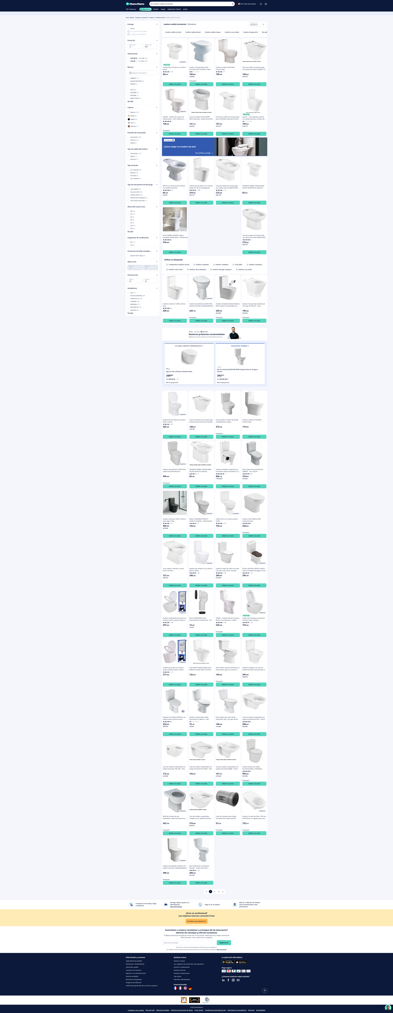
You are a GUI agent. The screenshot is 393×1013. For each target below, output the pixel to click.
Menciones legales (162, 1010)
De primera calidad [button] (239, 346)
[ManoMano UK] (185, 988)
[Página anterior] (206, 891)
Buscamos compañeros (134, 979)
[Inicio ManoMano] (136, 4)
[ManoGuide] (388, 1007)
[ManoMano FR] (175, 988)
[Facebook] (228, 980)
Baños (132, 17)
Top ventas (177, 976)
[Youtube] (238, 980)
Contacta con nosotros (133, 970)
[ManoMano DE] (190, 988)
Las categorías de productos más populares (189, 964)
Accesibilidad (260, 1010)
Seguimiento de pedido (134, 961)
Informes (251, 1010)
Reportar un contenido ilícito (136, 973)
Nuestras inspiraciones (182, 973)
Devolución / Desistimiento (135, 964)
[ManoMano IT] (180, 988)
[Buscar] (151, 3)
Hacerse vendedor (132, 976)
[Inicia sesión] (261, 4)
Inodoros (151, 17)
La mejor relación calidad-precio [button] (188, 346)
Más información (222, 949)
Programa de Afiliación (133, 982)
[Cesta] (266, 4)
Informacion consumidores (237, 1010)
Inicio (127, 17)
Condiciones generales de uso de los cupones (141, 986)
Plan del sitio (150, 1010)
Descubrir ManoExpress (182, 979)
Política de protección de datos (182, 1010)
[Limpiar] (232, 4)
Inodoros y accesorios (141, 17)
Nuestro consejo (179, 961)
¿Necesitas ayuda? (132, 967)
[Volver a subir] (264, 990)
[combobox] (257, 24)
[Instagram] (233, 980)
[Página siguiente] (222, 891)
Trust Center (198, 1010)
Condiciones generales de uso (215, 1010)
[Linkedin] (223, 980)
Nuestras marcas (179, 970)
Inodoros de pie (160, 17)
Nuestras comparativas (182, 967)
